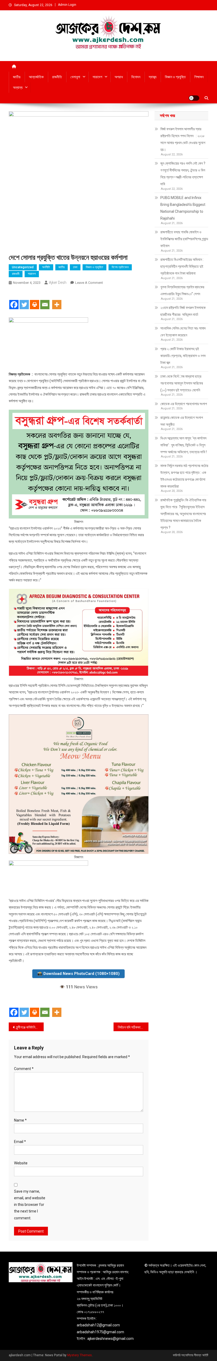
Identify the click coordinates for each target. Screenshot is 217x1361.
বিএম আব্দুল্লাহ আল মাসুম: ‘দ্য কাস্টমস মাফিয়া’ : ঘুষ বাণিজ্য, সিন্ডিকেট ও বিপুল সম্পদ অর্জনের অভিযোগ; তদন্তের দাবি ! (183, 445)
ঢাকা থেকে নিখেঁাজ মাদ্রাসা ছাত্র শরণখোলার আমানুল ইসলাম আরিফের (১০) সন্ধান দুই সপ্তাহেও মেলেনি (181, 383)
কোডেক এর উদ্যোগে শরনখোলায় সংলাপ (183, 404)
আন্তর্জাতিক (36, 77)
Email (20, 1142)
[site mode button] (194, 98)
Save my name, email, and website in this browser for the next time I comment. (29, 1204)
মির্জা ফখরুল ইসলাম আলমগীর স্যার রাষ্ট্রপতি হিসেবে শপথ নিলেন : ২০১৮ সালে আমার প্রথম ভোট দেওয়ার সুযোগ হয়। (182, 139)
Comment (24, 1069)
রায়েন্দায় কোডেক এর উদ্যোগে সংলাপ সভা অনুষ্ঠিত (181, 421)
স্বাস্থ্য (152, 77)
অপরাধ (119, 77)
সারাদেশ (97, 77)
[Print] (34, 300)
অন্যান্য (17, 87)
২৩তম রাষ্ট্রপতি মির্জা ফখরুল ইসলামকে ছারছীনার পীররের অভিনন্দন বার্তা (183, 311)
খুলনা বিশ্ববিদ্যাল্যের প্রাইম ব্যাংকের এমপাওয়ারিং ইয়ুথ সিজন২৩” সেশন (182, 290)
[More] (56, 300)
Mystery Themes (79, 1355)
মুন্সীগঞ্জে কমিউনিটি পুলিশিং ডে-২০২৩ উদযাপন (30, 1027)
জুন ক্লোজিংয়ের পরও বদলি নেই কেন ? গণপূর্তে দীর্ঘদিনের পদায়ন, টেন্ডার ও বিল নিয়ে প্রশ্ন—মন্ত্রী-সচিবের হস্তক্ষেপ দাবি (182, 173)
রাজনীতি (57, 77)
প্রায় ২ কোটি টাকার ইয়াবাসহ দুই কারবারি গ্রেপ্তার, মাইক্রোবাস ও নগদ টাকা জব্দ (183, 356)
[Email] (44, 300)
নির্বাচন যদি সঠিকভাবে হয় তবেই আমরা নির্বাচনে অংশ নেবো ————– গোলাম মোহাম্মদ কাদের (133, 1027)
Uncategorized (23, 267)
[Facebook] (14, 300)
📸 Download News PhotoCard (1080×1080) (78, 973)
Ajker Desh (57, 282)
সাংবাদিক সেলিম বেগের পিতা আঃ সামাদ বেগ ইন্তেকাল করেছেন (183, 331)
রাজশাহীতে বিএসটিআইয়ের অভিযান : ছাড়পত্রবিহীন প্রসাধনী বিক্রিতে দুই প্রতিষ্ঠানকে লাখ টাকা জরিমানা (182, 266)
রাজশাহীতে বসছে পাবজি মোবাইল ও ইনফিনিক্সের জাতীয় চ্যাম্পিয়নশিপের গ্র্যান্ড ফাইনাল (184, 239)
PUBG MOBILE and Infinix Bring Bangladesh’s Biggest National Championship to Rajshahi (182, 208)
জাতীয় (16, 77)
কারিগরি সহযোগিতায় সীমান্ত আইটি (190, 1355)
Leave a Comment (89, 283)
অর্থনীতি (46, 267)
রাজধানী (15, 274)
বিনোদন (135, 77)
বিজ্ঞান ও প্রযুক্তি (175, 77)
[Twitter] (24, 300)
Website (21, 1163)
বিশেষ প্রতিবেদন (120, 267)
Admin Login (67, 5)
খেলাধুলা (75, 77)
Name (20, 1120)
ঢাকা (75, 267)
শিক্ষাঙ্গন (199, 77)
